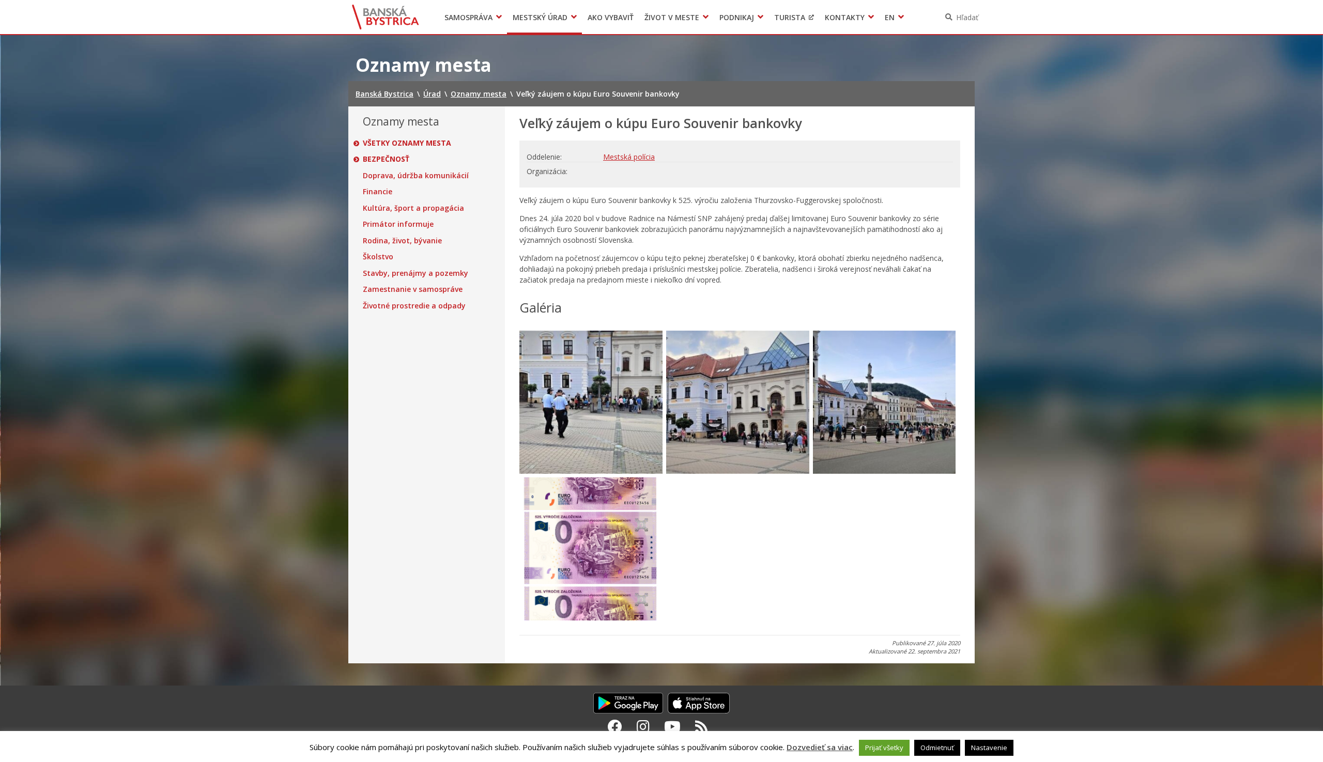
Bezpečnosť (386, 159)
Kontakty (845, 17)
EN (890, 17)
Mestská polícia (629, 157)
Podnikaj (736, 17)
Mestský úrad (540, 17)
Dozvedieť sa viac (820, 747)
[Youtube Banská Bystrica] (672, 726)
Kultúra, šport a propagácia (413, 208)
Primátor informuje (398, 224)
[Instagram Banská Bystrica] (643, 726)
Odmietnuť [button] (937, 747)
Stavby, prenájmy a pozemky (415, 273)
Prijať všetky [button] (884, 747)
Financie (377, 191)
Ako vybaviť (611, 17)
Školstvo (378, 256)
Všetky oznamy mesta (407, 143)
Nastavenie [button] (989, 747)
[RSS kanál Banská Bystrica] (701, 726)
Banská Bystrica (385, 17)
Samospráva (468, 17)
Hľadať (967, 17)
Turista (789, 17)
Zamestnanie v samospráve (413, 289)
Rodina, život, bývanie (402, 240)
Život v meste (671, 17)
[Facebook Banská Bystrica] (615, 726)
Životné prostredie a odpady (414, 305)
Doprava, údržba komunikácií (416, 175)
